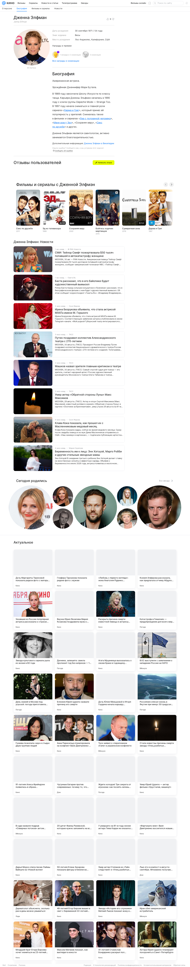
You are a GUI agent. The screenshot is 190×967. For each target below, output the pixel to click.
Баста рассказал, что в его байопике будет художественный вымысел (82, 282)
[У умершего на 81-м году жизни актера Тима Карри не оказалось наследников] (115, 817)
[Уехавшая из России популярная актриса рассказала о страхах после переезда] (33, 610)
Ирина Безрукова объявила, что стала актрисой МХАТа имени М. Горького (85, 311)
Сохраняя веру (76, 228)
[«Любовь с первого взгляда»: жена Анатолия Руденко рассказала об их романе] (115, 569)
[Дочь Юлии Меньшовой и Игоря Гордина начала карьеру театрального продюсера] (115, 693)
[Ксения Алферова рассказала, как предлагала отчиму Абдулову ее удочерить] (157, 569)
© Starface (31, 68)
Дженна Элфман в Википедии (99, 143)
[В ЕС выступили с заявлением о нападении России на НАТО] (157, 651)
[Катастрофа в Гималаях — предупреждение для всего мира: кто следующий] (157, 610)
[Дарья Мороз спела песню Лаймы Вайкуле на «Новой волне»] (33, 858)
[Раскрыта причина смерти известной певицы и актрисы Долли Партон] (115, 610)
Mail (4, 965)
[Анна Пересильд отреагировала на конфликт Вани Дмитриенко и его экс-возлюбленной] (74, 734)
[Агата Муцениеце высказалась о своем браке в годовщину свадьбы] (115, 651)
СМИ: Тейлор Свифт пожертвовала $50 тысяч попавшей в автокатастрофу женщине (84, 254)
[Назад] (166, 184)
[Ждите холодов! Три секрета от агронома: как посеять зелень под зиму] (115, 775)
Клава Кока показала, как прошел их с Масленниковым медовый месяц (79, 425)
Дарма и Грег (71, 110)
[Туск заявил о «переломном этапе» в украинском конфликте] (115, 734)
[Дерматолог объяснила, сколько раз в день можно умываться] (33, 899)
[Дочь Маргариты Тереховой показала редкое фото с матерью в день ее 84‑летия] (33, 569)
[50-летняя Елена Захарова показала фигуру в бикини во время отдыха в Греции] (74, 858)
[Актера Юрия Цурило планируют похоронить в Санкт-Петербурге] (157, 941)
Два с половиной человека (95, 118)
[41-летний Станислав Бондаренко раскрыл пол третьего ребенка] (115, 941)
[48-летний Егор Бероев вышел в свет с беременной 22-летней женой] (74, 899)
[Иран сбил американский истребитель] (157, 899)
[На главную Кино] (10, 3)
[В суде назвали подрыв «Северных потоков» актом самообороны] (33, 817)
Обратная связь (179, 965)
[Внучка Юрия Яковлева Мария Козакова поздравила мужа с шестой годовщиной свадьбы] (74, 610)
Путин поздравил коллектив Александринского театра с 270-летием (85, 339)
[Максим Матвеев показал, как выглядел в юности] (74, 941)
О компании (12, 965)
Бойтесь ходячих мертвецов (104, 229)
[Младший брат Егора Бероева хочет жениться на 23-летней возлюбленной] (33, 941)
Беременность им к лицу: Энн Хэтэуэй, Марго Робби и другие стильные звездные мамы (88, 453)
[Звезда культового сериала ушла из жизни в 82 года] (33, 651)
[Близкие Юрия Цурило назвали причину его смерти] (74, 693)
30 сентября (81, 30)
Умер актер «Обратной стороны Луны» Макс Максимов (83, 396)
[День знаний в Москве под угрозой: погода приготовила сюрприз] (33, 693)
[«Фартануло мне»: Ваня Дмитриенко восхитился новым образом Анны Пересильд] (157, 817)
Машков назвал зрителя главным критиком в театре (88, 366)
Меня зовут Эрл (63, 122)
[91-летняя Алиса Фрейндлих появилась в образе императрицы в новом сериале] (33, 775)
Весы (77, 35)
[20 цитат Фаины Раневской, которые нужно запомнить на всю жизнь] (74, 817)
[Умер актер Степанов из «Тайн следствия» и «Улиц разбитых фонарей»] (115, 858)
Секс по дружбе (24, 228)
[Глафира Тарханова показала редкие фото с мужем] (74, 569)
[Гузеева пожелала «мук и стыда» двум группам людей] (33, 734)
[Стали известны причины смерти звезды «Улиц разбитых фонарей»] (157, 734)
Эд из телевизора (52, 228)
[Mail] (4, 3)
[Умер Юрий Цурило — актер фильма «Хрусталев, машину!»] (157, 775)
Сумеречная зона (131, 228)
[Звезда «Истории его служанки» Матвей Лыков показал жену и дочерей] (115, 899)
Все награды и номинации (65, 61)
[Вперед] (171, 184)
